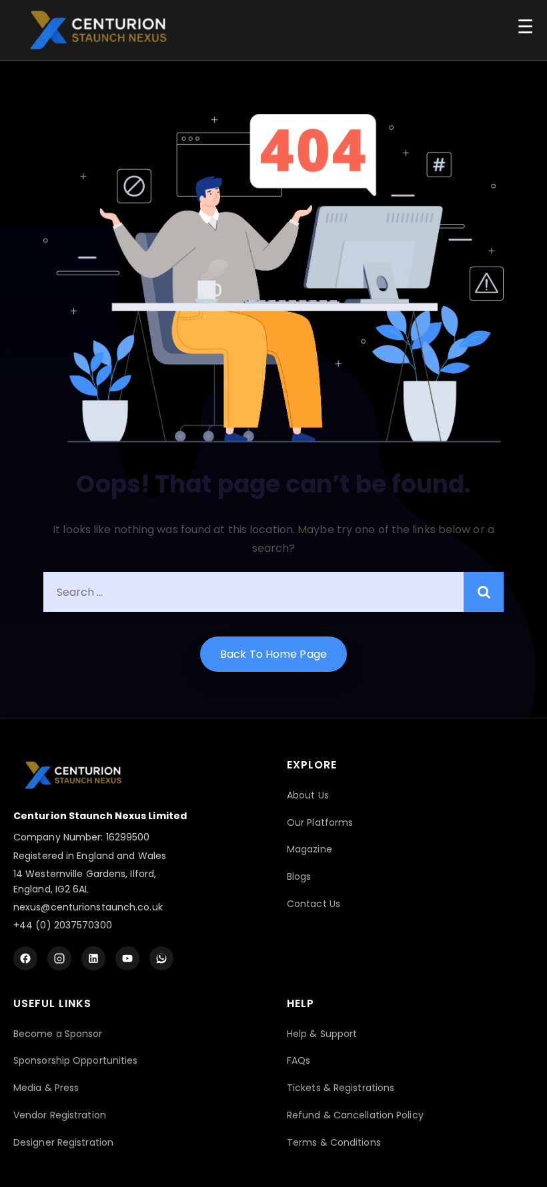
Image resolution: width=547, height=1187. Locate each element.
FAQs (298, 1060)
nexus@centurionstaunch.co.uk (88, 907)
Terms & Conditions (334, 1142)
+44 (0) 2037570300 (62, 925)
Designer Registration (63, 1142)
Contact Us (313, 903)
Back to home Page (273, 654)
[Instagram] (59, 958)
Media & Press (46, 1087)
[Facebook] (25, 958)
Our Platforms (320, 822)
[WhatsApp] (161, 958)
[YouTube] (127, 958)
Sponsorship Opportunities (75, 1060)
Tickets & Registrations (340, 1087)
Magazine (309, 849)
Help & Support (322, 1033)
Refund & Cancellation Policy (355, 1115)
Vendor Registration (59, 1115)
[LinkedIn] (93, 958)
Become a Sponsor (58, 1033)
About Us (308, 795)
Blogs (299, 876)
